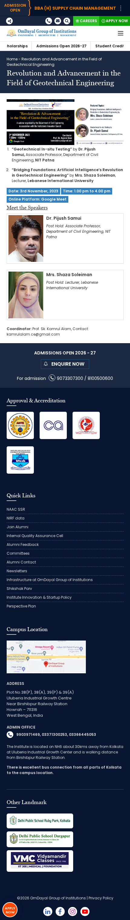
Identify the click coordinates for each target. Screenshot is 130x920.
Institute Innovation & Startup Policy (39, 597)
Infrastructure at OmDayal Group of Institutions (50, 579)
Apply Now (117, 20)
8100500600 (100, 378)
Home (12, 59)
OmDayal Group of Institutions (58, 898)
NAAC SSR (16, 509)
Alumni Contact (21, 562)
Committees (18, 553)
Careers (88, 20)
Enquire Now (67, 363)
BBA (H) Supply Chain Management (63, 8)
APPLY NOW (10, 910)
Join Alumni (17, 526)
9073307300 (70, 378)
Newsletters (17, 570)
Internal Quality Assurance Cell (35, 535)
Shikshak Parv (19, 588)
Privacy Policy (101, 898)
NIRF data (15, 518)
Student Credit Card (103, 46)
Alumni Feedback (23, 544)
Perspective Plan (21, 606)
